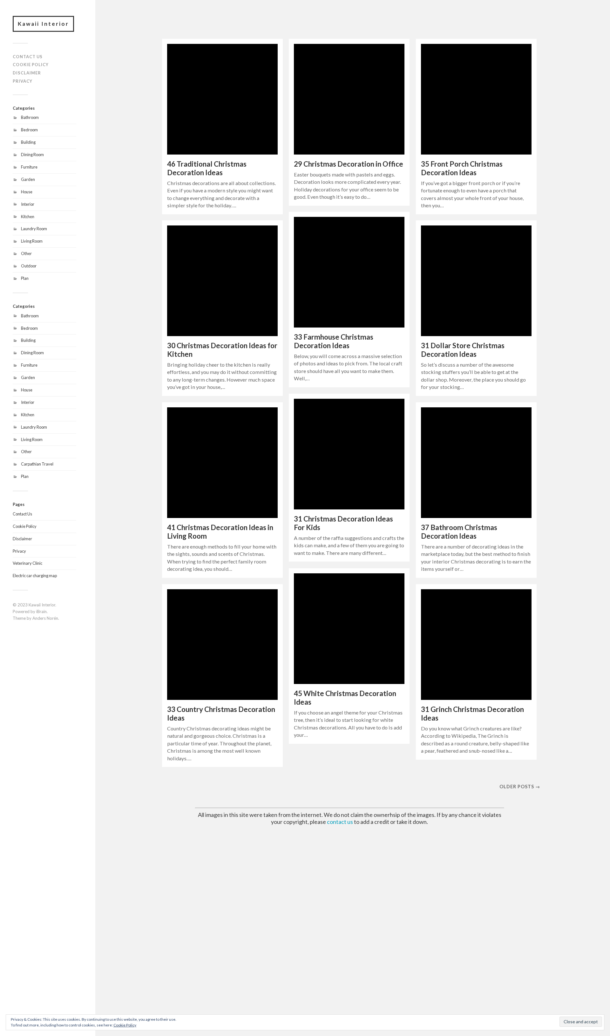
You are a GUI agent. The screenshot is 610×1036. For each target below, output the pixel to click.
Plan (25, 278)
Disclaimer (27, 72)
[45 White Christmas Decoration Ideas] (349, 628)
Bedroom (29, 129)
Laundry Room (34, 228)
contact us (340, 821)
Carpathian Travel (37, 463)
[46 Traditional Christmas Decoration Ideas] (222, 99)
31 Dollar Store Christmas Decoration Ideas (463, 349)
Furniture (29, 166)
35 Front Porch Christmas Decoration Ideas (462, 168)
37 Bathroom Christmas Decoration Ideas (459, 531)
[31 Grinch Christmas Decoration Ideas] (476, 644)
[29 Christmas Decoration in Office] (349, 99)
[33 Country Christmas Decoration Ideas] (222, 644)
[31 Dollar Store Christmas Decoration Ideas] (476, 280)
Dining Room (32, 154)
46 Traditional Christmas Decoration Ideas (207, 168)
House (26, 191)
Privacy (22, 81)
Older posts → (519, 786)
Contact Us (28, 56)
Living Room (32, 241)
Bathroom (30, 117)
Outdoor (29, 265)
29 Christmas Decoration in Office (348, 164)
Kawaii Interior (43, 23)
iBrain (41, 611)
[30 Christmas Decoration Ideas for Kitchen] (222, 280)
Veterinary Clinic (27, 563)
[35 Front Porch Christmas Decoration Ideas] (476, 99)
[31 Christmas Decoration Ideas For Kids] (349, 454)
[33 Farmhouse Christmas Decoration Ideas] (349, 272)
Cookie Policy (31, 64)
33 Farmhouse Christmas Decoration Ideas (333, 341)
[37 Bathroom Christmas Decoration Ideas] (476, 462)
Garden (28, 179)
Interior (27, 204)
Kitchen (27, 216)
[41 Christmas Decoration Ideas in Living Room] (222, 462)
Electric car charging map (35, 575)
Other (26, 253)
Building (28, 142)
